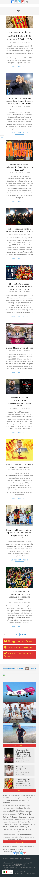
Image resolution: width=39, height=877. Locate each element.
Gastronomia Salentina (9, 808)
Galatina (28, 805)
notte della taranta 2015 (24, 819)
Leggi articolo (19, 67)
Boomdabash (8, 800)
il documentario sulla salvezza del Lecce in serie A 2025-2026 (19, 167)
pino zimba (28, 832)
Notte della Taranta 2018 (22, 824)
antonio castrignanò (23, 795)
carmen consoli (15, 803)
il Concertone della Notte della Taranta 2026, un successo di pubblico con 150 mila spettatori (23, 754)
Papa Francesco (29, 827)
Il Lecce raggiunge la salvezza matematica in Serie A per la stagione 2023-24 (19, 595)
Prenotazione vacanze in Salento (18, 655)
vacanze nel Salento (28, 873)
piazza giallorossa (18, 832)
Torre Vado (25, 839)
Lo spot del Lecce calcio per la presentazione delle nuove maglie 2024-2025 (19, 532)
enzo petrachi (21, 805)
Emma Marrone (11, 805)
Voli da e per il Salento (20, 647)
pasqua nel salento (8, 832)
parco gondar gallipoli (10, 829)
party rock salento (26, 829)
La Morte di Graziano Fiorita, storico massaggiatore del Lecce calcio (19, 401)
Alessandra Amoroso (10, 795)
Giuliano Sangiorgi (24, 808)
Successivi (23, 635)
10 (17, 635)
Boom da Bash (19, 800)
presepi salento (12, 834)
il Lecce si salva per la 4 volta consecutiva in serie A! (19, 230)
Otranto (21, 827)
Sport (28, 42)
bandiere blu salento (27, 798)
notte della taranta (17, 815)
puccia (19, 834)
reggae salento (27, 834)
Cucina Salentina (24, 803)
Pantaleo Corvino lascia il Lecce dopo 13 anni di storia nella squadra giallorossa (19, 101)
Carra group (13, 867)
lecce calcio (16, 810)
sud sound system (14, 839)
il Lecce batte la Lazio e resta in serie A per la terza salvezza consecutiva (19, 286)
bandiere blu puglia (14, 798)
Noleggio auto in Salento (21, 641)
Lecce (8, 811)
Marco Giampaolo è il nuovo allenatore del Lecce (19, 465)
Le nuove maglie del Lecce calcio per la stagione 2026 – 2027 (19, 36)
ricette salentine (19, 837)
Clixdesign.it (22, 871)
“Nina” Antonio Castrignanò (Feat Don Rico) (24, 769)
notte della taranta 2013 (21, 817)
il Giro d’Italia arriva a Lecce (19, 348)
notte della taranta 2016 (12, 822)
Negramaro (12, 814)
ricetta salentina (8, 837)
